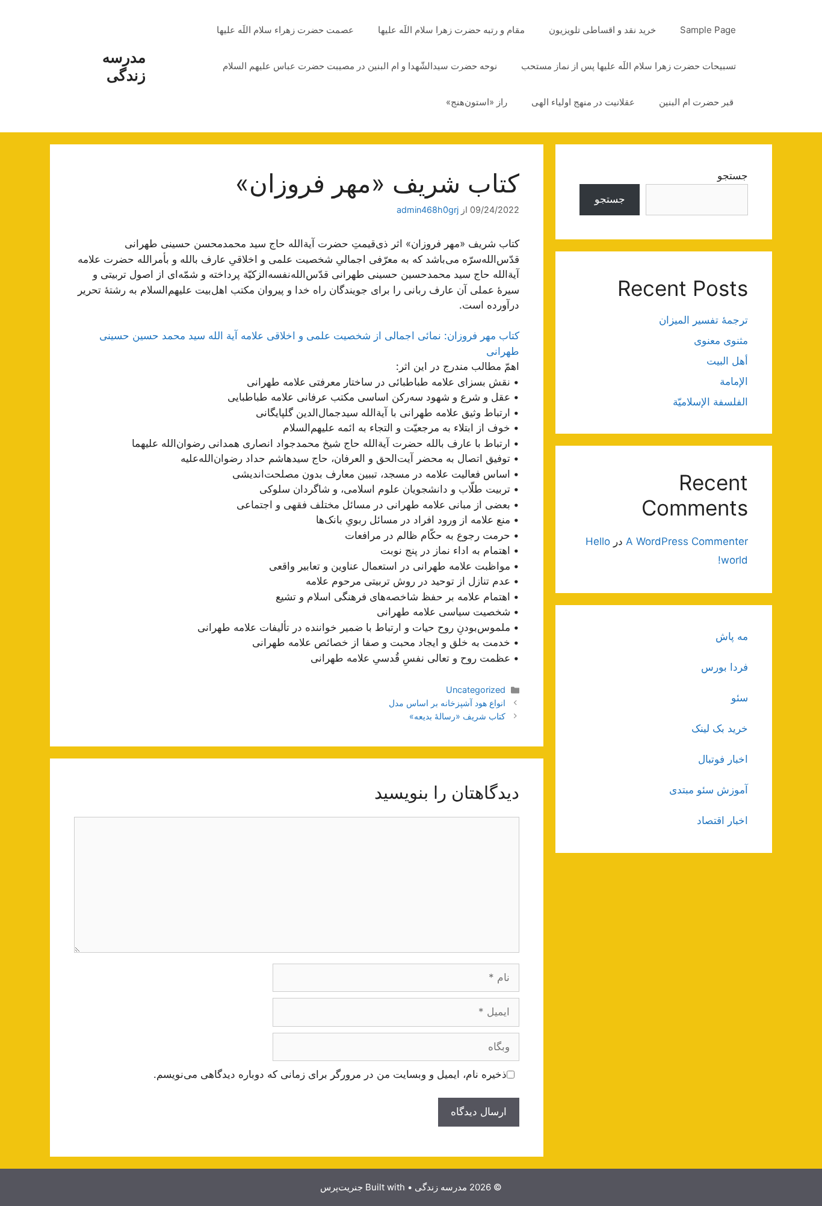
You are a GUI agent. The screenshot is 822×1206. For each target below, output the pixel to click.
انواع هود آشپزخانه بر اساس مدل (447, 703)
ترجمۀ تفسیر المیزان (703, 320)
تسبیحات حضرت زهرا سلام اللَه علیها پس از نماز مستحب (628, 66)
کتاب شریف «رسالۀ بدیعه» (457, 716)
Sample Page (708, 29)
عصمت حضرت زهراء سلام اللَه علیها (285, 29)
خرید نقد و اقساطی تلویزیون (602, 29)
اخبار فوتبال (723, 759)
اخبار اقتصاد (722, 820)
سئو (739, 698)
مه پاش (731, 636)
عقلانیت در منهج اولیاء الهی (583, 102)
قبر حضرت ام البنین (697, 102)
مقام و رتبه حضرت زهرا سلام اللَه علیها (451, 29)
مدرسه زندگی (124, 66)
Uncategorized (475, 690)
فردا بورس (724, 667)
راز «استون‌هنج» (476, 102)
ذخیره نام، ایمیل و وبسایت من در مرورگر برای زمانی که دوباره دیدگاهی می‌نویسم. (330, 1074)
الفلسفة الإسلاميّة (710, 402)
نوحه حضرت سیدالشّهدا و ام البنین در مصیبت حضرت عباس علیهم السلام (360, 66)
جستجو (732, 176)
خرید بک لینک (719, 728)
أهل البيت (727, 361)
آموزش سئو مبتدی (708, 790)
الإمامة (734, 381)
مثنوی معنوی (721, 340)
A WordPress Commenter (687, 541)
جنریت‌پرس (341, 1187)
